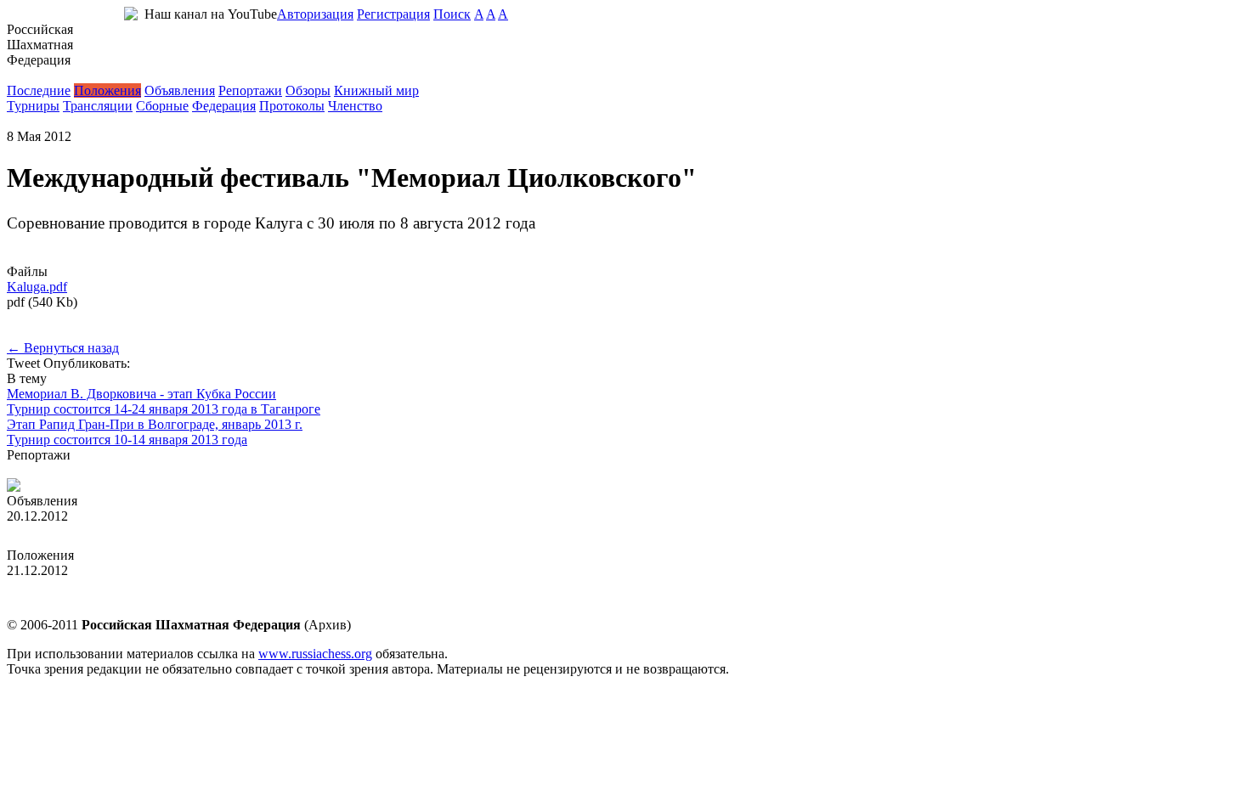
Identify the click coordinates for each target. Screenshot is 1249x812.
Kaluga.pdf (37, 286)
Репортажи (250, 90)
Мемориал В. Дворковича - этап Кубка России (141, 393)
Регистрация (393, 14)
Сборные (162, 106)
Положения (107, 90)
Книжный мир (376, 90)
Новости (32, 75)
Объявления (179, 90)
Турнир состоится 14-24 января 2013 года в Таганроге (163, 409)
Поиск (452, 14)
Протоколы (292, 106)
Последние (39, 90)
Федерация (224, 106)
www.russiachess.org (315, 653)
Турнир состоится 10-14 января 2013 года (127, 439)
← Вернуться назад (63, 348)
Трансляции (98, 106)
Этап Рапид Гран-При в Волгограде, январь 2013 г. (154, 424)
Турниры (33, 106)
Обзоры (308, 90)
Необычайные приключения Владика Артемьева (148, 470)
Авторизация (315, 14)
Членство (355, 106)
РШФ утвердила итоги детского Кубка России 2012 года (171, 531)
